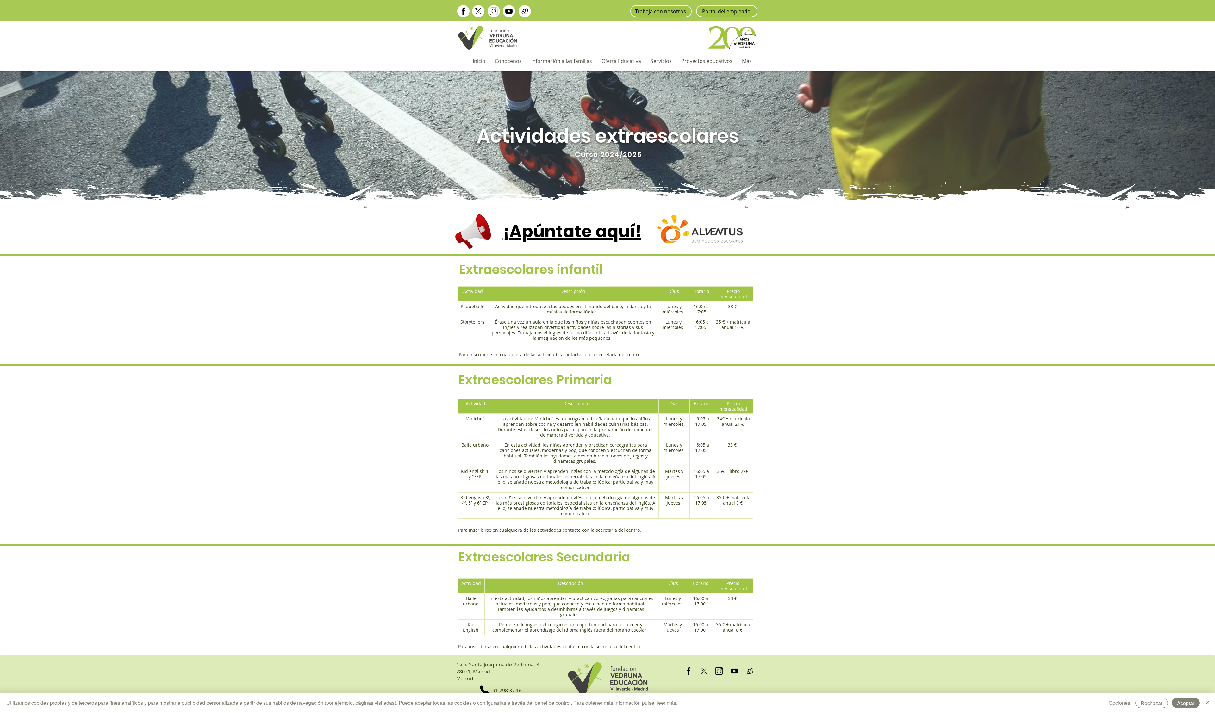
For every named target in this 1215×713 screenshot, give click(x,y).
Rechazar (1151, 703)
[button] (508, 61)
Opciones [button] (1119, 702)
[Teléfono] (484, 690)
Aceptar (1185, 703)
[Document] (463, 11)
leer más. (667, 702)
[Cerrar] (1207, 703)
